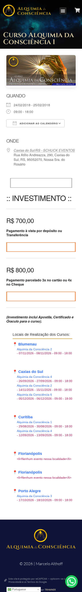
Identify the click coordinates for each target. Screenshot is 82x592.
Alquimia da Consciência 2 (34, 349)
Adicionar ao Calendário (38, 123)
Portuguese (18, 589)
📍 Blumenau (25, 344)
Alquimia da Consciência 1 (34, 422)
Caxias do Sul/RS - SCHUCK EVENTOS (44, 150)
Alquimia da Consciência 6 (34, 394)
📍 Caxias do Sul (28, 372)
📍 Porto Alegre (27, 491)
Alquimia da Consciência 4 (34, 376)
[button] (63, 10)
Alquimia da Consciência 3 (34, 496)
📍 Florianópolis (27, 454)
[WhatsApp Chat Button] (71, 581)
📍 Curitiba (23, 417)
